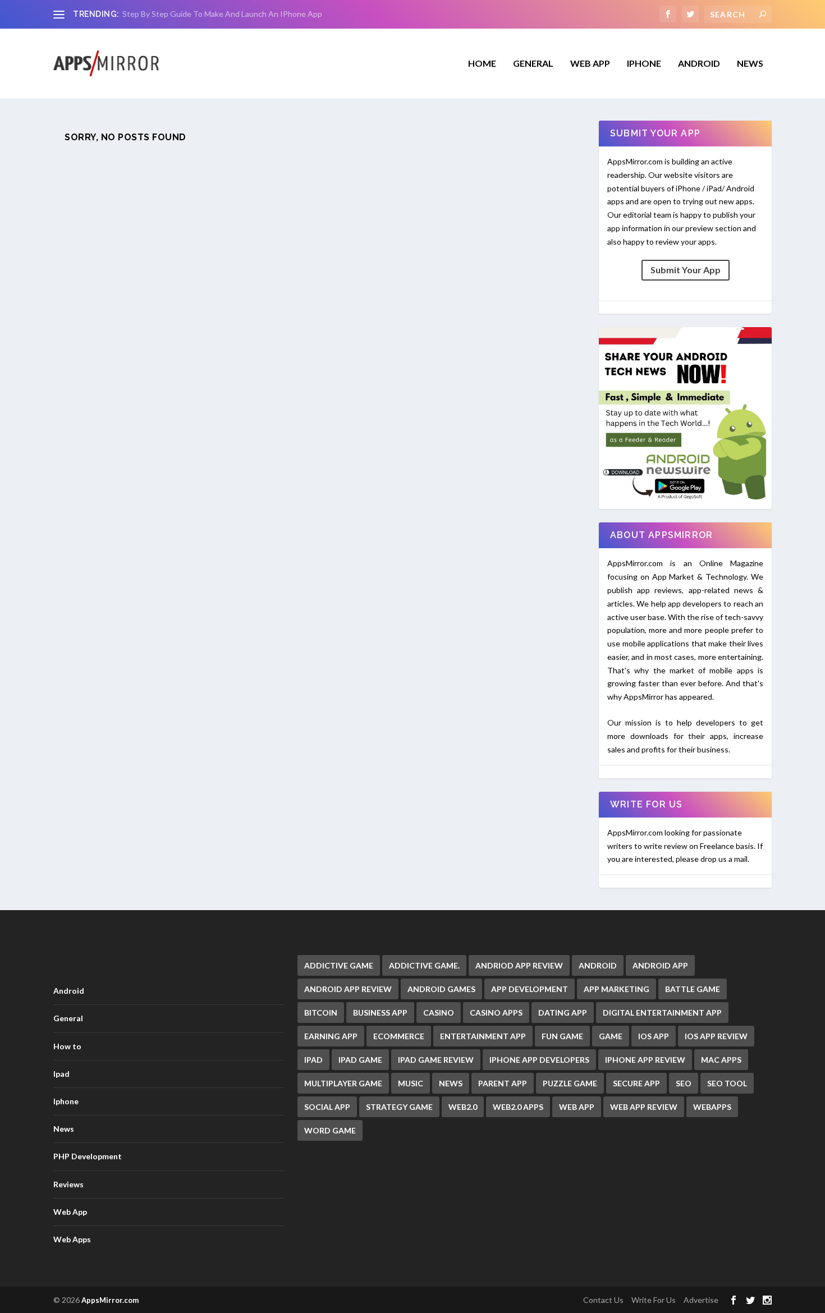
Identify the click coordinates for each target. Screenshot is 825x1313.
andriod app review (519, 965)
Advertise (701, 1300)
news (450, 1083)
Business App (380, 1012)
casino (438, 1012)
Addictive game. (424, 965)
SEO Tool (727, 1083)
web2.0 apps (518, 1107)
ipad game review (436, 1059)
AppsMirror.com (110, 1300)
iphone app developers (539, 1059)
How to (67, 1046)
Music (410, 1083)
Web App (590, 63)
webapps (712, 1107)
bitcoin (320, 1012)
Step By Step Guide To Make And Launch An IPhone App (222, 14)
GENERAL (533, 63)
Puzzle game (570, 1083)
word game (330, 1130)
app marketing (616, 989)
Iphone (644, 63)
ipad (313, 1059)
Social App (327, 1107)
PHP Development (87, 1156)
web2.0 (462, 1107)
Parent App (502, 1083)
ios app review (716, 1036)
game (610, 1036)
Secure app (636, 1083)
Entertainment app (483, 1036)
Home (482, 63)
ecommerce (398, 1036)
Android (699, 63)
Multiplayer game (343, 1083)
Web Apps (72, 1239)
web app (576, 1107)
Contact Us (603, 1300)
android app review (348, 989)
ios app (653, 1036)
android (598, 965)
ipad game (360, 1059)
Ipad (61, 1073)
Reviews (68, 1184)
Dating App (562, 1012)
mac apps (721, 1059)
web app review (643, 1107)
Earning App (331, 1036)
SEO (683, 1083)
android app (660, 965)
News (750, 63)
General (68, 1018)
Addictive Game (338, 965)
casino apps (496, 1012)
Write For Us (653, 1300)
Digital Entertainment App (662, 1012)
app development (529, 989)
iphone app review (645, 1059)
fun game (562, 1036)
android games (441, 989)
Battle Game (692, 989)
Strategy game (399, 1107)
